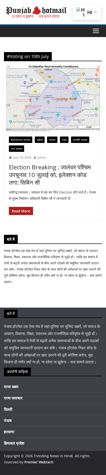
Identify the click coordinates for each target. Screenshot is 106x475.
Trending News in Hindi (53, 456)
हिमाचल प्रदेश (14, 443)
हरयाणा (9, 432)
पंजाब (64, 139)
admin (41, 157)
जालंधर (52, 139)
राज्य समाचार (16, 148)
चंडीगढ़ (40, 139)
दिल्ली (8, 409)
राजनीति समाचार (80, 139)
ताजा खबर (11, 386)
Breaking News (20, 139)
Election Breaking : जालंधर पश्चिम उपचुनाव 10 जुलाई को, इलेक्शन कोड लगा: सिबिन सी (50, 174)
